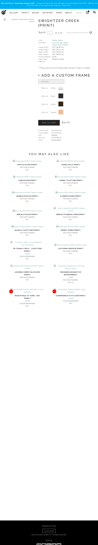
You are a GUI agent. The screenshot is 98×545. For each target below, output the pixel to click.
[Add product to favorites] (90, 32)
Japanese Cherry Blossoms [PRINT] (27, 273)
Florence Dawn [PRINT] (70, 196)
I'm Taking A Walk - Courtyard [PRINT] (27, 250)
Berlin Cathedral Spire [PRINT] (70, 214)
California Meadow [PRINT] (70, 248)
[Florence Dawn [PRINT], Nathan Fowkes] (71, 192)
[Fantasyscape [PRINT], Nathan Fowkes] (27, 161)
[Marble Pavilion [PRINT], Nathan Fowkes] (27, 192)
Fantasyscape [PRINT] (27, 165)
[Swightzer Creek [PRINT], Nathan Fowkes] (19, 20)
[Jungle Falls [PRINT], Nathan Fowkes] (71, 161)
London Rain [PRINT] (27, 180)
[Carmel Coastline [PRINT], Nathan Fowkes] (70, 177)
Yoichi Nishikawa (27, 256)
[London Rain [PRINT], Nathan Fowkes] (27, 177)
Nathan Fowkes (57, 40)
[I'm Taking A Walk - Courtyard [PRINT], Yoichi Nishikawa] (27, 243)
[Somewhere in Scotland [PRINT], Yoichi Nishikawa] (70, 290)
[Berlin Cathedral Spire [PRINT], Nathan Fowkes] (70, 209)
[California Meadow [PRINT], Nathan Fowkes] (70, 245)
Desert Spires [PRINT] (70, 230)
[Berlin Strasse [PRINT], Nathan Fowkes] (27, 211)
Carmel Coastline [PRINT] (71, 180)
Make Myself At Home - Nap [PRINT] (27, 297)
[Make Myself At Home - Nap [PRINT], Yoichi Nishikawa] (27, 290)
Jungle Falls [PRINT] (70, 165)
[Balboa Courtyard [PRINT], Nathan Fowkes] (27, 226)
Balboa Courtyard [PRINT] (27, 230)
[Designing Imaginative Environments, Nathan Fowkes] (70, 267)
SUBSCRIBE (49, 531)
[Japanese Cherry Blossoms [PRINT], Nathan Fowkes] (27, 267)
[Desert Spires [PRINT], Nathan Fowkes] (70, 226)
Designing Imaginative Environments (70, 273)
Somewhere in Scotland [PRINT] (70, 296)
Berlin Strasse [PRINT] (27, 214)
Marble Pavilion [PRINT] (27, 196)
